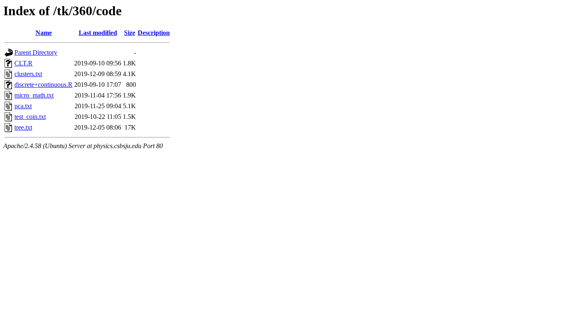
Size (129, 32)
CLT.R (23, 63)
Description (154, 32)
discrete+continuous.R (43, 84)
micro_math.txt (34, 95)
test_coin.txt (30, 116)
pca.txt (23, 105)
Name (43, 32)
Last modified (98, 32)
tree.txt (23, 127)
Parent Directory (35, 52)
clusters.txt (28, 73)
